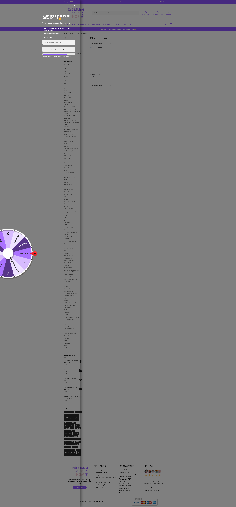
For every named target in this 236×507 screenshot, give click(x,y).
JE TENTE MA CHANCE (59, 49)
